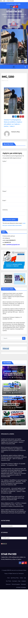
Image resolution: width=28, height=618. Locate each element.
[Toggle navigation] (14, 66)
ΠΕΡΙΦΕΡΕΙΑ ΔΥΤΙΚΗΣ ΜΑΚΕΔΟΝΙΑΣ (10, 399)
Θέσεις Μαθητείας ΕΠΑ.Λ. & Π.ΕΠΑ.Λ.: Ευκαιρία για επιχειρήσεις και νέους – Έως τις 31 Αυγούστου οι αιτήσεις (13, 505)
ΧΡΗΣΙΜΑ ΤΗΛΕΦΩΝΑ (21, 587)
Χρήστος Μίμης (16, 131)
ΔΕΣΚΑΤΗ (10, 384)
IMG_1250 (8, 76)
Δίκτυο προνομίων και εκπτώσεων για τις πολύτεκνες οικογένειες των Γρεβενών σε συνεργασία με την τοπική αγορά (13, 303)
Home (8, 577)
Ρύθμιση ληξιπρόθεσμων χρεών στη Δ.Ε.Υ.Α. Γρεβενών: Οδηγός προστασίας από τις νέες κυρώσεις (12, 498)
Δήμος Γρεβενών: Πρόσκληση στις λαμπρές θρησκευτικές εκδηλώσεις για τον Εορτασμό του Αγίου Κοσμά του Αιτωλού (13, 511)
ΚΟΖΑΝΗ (10, 397)
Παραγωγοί (8, 584)
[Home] (2, 67)
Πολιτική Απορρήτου (16, 584)
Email (4, 200)
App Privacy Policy (15, 577)
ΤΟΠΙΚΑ (12, 386)
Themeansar (21, 573)
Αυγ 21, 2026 (8, 377)
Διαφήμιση (24, 581)
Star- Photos (8, 581)
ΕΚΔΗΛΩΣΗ (14, 371)
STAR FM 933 (14, 11)
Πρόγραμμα (23, 584)
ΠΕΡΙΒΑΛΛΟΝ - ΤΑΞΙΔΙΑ (18, 397)
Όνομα (5, 191)
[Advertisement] (14, 603)
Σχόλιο (5, 161)
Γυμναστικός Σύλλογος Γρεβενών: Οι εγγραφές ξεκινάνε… (12, 420)
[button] (25, 67)
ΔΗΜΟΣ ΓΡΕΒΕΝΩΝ (7, 371)
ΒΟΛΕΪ (10, 416)
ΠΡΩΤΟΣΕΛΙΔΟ (6, 386)
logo (25, 577)
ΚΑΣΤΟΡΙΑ (6, 397)
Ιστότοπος (5, 209)
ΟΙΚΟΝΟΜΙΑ (16, 384)
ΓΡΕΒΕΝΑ (5, 384)
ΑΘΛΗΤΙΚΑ (6, 416)
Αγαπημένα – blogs (16, 581)
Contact (21, 577)
